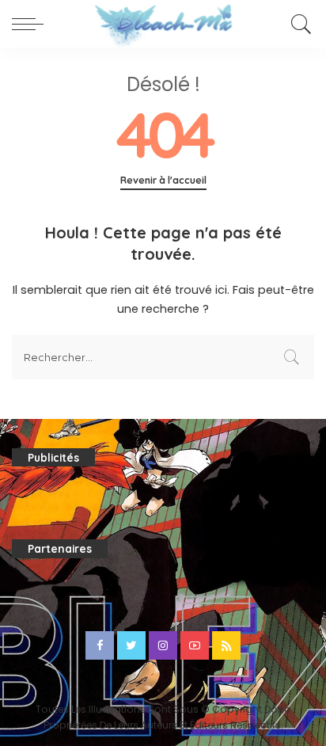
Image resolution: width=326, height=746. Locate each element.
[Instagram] (163, 645)
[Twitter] (131, 645)
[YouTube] (194, 645)
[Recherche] (298, 24)
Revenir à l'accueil (163, 180)
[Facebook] (99, 645)
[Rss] (226, 645)
